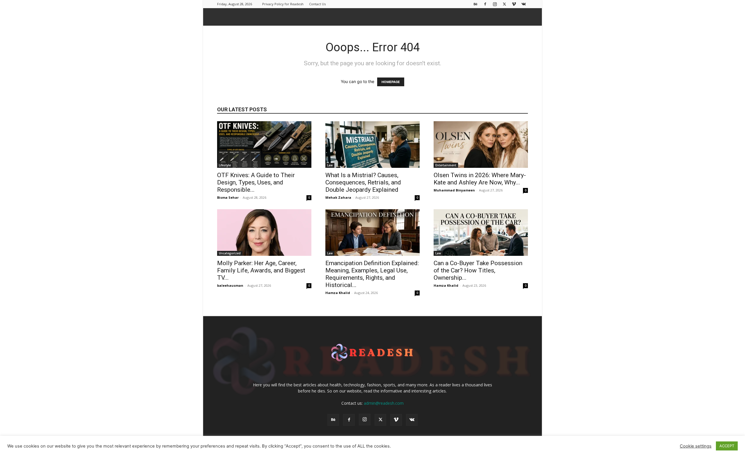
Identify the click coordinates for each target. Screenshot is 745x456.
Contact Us (317, 4)
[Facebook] (485, 4)
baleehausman (230, 285)
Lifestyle (225, 165)
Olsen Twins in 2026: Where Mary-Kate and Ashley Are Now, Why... (480, 179)
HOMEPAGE (391, 82)
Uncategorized (230, 253)
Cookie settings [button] (696, 446)
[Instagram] (494, 4)
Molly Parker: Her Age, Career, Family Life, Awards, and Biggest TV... (261, 270)
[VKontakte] (523, 4)
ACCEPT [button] (726, 445)
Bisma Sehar (228, 197)
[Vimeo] (514, 4)
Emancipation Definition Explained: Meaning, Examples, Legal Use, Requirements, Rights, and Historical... (372, 274)
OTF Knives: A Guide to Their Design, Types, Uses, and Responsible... (256, 182)
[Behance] (475, 4)
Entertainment (445, 165)
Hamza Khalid (337, 292)
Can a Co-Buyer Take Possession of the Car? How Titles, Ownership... (478, 270)
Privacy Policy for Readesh (283, 4)
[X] (504, 4)
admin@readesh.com (384, 403)
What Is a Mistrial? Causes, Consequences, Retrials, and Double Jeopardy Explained (363, 182)
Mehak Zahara (338, 197)
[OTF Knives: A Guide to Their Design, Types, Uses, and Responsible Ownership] (264, 144)
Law (330, 165)
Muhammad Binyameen (454, 190)
